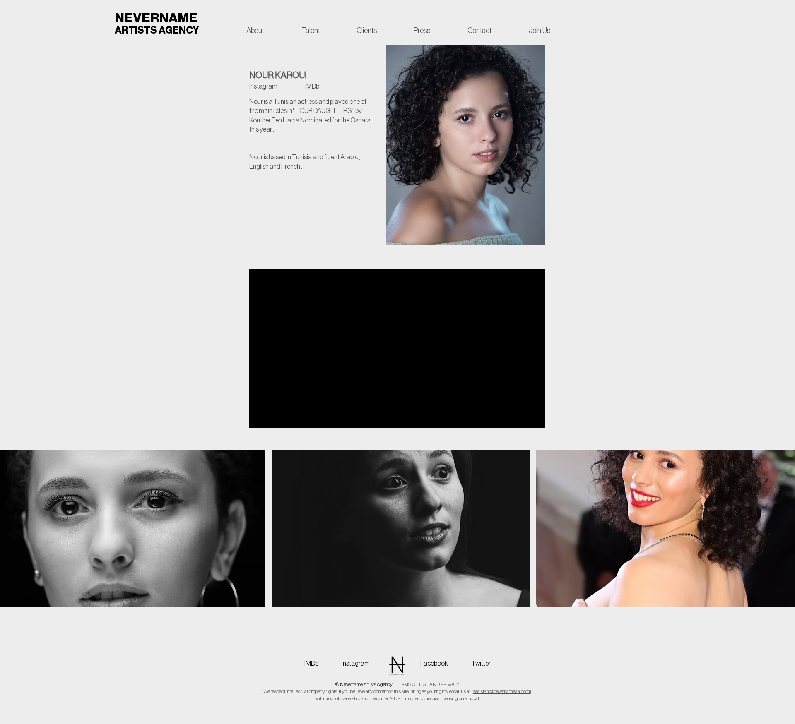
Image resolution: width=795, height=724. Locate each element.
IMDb (315, 663)
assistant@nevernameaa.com (501, 691)
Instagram (356, 663)
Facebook (434, 663)
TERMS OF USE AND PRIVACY (427, 684)
